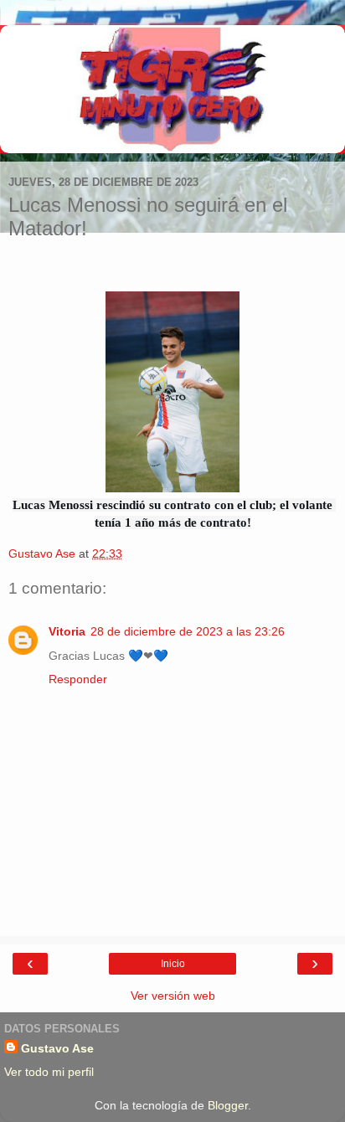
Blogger (228, 1105)
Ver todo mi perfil (49, 1071)
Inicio (173, 964)
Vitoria (67, 631)
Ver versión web (173, 995)
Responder (78, 679)
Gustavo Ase (57, 1048)
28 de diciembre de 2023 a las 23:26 (187, 631)
